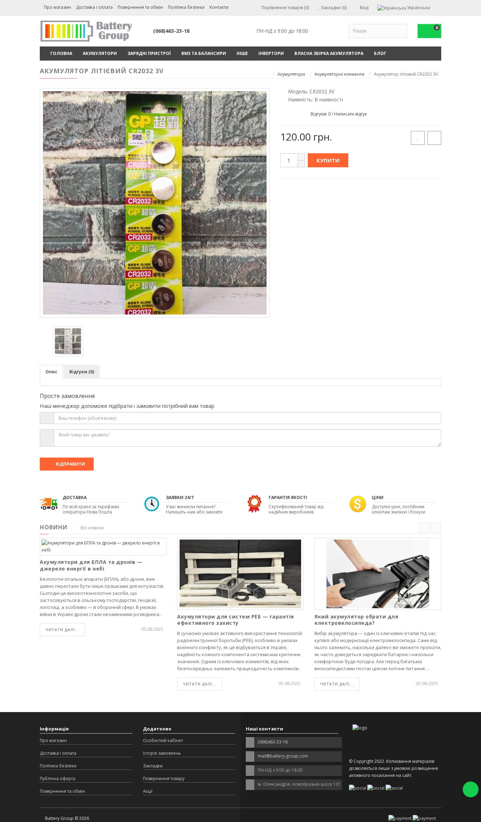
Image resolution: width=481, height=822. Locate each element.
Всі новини (92, 528)
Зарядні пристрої (149, 53)
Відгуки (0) (81, 372)
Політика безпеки (186, 7)
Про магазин (57, 7)
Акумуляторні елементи (339, 74)
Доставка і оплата (94, 7)
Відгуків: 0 (321, 114)
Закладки (153, 766)
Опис (51, 372)
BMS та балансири (203, 53)
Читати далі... (62, 629)
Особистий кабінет (163, 740)
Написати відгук (350, 114)
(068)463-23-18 (171, 30)
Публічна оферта (57, 778)
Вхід (363, 8)
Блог (380, 53)
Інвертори (271, 53)
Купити (328, 160)
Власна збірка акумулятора (328, 53)
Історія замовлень (162, 753)
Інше (242, 53)
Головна (61, 53)
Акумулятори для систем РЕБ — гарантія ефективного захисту (235, 619)
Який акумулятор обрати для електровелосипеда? (356, 619)
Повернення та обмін (140, 7)
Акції (147, 791)
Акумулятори (100, 53)
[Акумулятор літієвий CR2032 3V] (155, 203)
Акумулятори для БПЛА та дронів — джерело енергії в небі (91, 565)
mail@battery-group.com (283, 756)
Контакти (219, 7)
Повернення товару (164, 778)
